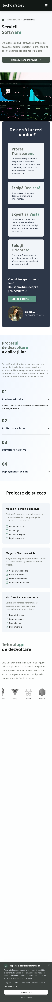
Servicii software (13, 20)
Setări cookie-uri (11, 987)
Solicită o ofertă (20, 298)
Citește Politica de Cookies (14, 982)
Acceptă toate (26, 992)
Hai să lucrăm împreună (24, 59)
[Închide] (48, 965)
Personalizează (26, 997)
